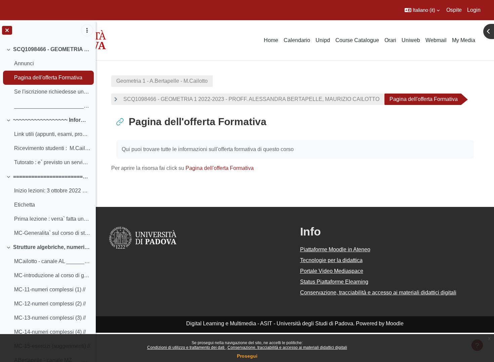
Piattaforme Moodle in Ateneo (335, 249)
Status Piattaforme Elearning (334, 282)
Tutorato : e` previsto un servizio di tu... (52, 162)
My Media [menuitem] (463, 40)
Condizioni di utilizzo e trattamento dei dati (186, 347)
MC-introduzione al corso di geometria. (52, 275)
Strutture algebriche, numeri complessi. (52, 247)
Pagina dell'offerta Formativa (48, 77)
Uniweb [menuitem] (411, 40)
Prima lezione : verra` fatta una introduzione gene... (52, 219)
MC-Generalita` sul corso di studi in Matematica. (52, 233)
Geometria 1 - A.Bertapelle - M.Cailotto (162, 81)
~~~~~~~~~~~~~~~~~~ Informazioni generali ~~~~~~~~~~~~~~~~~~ (52, 120)
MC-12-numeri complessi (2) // (50, 303)
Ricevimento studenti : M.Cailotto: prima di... (52, 148)
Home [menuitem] (271, 40)
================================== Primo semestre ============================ (52, 176)
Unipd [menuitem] (323, 40)
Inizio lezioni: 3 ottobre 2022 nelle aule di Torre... (52, 190)
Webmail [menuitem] (436, 40)
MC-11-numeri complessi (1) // (49, 289)
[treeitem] (47, 77)
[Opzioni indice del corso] (87, 30)
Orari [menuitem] (390, 40)
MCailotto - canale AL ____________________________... (52, 261)
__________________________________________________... (52, 106)
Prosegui (247, 356)
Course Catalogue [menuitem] (357, 40)
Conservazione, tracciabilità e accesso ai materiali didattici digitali (287, 347)
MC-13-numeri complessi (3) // (50, 318)
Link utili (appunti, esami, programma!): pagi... (52, 134)
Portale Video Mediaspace (331, 271)
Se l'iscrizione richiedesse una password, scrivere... (52, 92)
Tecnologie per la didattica (331, 260)
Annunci (24, 63)
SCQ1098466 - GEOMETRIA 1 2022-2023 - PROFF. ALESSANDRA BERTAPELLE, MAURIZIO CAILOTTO (52, 49)
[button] (422, 10)
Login (474, 10)
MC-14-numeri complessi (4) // (50, 332)
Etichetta (24, 205)
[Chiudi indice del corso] (7, 30)
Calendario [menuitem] (297, 40)
